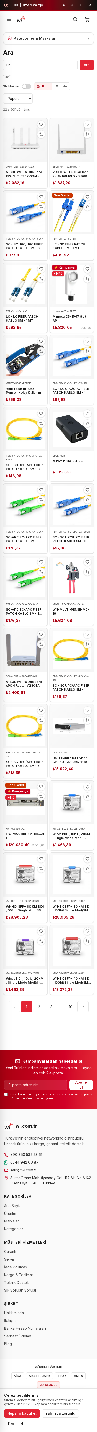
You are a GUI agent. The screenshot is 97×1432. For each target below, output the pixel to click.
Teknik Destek (16, 1282)
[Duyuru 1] (64, 5)
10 (70, 1006)
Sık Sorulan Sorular (20, 1290)
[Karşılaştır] (41, 134)
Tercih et (15, 1423)
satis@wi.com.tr (23, 1170)
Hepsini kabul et (22, 1413)
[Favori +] (41, 124)
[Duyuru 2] (72, 5)
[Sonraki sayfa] (83, 1006)
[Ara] (75, 19)
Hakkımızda (14, 1313)
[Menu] (8, 19)
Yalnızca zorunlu (60, 1413)
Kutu (45, 86)
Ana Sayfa (12, 1205)
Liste (63, 86)
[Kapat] (90, 5)
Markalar (11, 1221)
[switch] (26, 86)
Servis (9, 1259)
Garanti (10, 1251)
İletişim (10, 1320)
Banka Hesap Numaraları (25, 1328)
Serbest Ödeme (17, 1336)
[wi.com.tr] (21, 19)
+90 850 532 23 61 (26, 1154)
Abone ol (81, 1085)
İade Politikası (16, 1267)
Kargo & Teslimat (18, 1274)
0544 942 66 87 (24, 1162)
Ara (87, 65)
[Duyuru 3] (80, 5)
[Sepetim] (87, 19)
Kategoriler (13, 1229)
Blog (8, 1344)
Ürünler (10, 1213)
